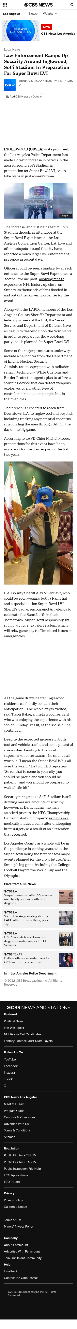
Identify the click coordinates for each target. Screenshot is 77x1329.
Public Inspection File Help (22, 1168)
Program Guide (14, 1110)
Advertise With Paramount (22, 1251)
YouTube (10, 1059)
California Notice (15, 1206)
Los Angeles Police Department (33, 973)
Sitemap (9, 1137)
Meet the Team (14, 1104)
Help (7, 1264)
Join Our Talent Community (23, 1258)
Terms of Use (13, 1220)
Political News (13, 1021)
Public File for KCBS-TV (20, 1155)
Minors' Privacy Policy (19, 1226)
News (33, 14)
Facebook (11, 1066)
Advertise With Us (16, 1123)
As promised (58, 149)
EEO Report (12, 1181)
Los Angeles (12, 14)
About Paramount (16, 1245)
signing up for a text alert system (30, 625)
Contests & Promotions (19, 1117)
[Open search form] (72, 5)
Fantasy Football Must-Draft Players (28, 1040)
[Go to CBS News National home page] (38, 5)
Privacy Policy (13, 1200)
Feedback (11, 1271)
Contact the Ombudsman (21, 1277)
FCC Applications (16, 1175)
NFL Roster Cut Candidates (22, 1034)
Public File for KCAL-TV (20, 1162)
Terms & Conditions (17, 1130)
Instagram (10, 1072)
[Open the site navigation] (13, 5)
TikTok (8, 1079)
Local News (12, 49)
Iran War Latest (14, 1027)
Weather (49, 14)
